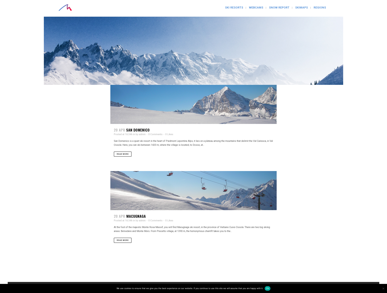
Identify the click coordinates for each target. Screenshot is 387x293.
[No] (383, 288)
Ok (267, 288)
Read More (123, 154)
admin (142, 134)
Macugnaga (136, 216)
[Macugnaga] (193, 190)
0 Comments (155, 134)
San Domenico (138, 130)
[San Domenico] (193, 104)
